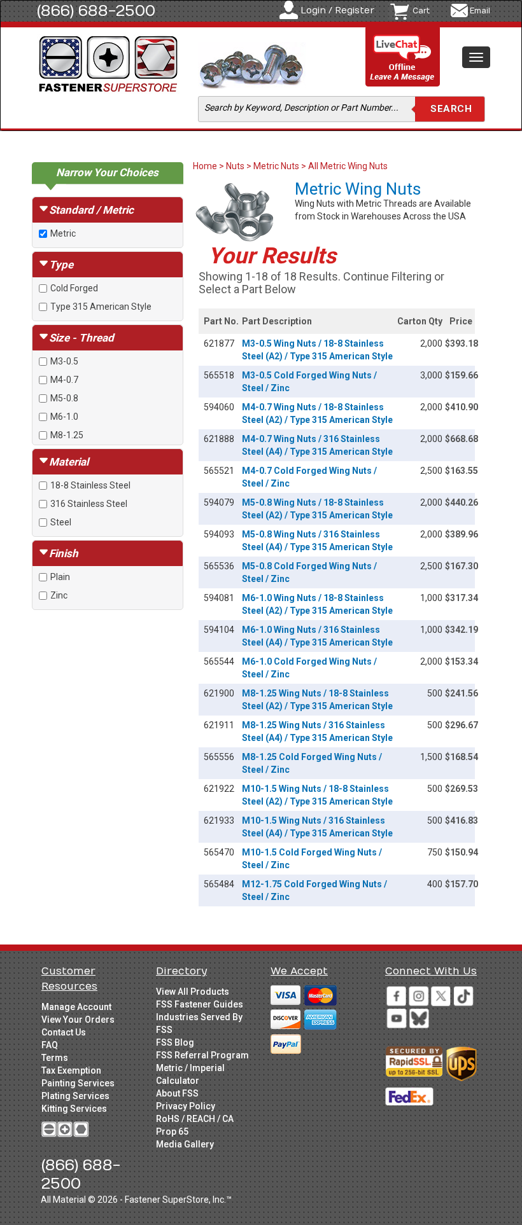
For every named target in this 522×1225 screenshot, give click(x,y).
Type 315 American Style (101, 306)
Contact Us (63, 1032)
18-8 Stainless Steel (90, 485)
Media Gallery (185, 1144)
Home (206, 166)
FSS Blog (175, 1042)
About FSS (177, 1093)
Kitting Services (74, 1109)
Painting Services (78, 1083)
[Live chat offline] (402, 57)
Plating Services (75, 1096)
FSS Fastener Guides (199, 1004)
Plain (60, 577)
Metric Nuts (276, 166)
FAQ (49, 1045)
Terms (54, 1058)
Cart (421, 10)
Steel (60, 522)
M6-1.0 (64, 417)
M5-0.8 (64, 398)
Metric (63, 233)
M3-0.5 (64, 361)
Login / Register (337, 10)
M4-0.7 (64, 380)
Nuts (235, 166)
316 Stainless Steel (88, 504)
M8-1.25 (66, 435)
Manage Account (76, 1007)
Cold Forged (74, 288)
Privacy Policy (185, 1106)
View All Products (192, 991)
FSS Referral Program (202, 1055)
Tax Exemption (71, 1070)
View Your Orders (78, 1019)
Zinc (58, 595)
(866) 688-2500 (96, 11)
